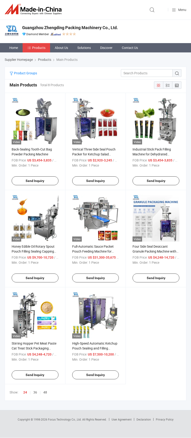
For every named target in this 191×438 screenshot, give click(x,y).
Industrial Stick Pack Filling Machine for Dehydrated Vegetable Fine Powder (152, 154)
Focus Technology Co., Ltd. (65, 419)
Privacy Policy (165, 419)
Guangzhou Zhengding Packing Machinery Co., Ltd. (70, 27)
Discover (106, 47)
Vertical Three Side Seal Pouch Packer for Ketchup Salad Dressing (94, 154)
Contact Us (130, 47)
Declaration (143, 419)
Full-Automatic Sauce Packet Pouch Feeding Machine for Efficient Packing (93, 251)
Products (38, 47)
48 (45, 392)
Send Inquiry (35, 181)
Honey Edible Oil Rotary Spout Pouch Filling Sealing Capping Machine (33, 251)
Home (13, 47)
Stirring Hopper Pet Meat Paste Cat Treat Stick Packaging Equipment (34, 348)
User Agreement (122, 419)
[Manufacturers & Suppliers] (34, 9)
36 (35, 392)
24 (25, 392)
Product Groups (25, 73)
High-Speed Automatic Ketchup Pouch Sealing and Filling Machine (94, 348)
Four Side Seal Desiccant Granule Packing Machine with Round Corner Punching (154, 251)
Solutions (84, 47)
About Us (61, 47)
